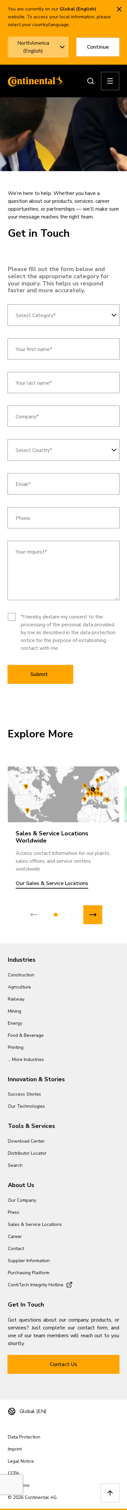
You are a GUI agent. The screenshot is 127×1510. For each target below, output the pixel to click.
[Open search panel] (90, 81)
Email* (23, 484)
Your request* (31, 552)
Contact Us (63, 1364)
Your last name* (34, 383)
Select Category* (36, 316)
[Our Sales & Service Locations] (63, 794)
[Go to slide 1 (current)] (56, 915)
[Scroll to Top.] (110, 1493)
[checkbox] (12, 617)
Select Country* (34, 450)
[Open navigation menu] (110, 81)
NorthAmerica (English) (33, 47)
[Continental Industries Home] (34, 81)
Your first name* (34, 349)
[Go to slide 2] (64, 914)
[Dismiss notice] (119, 9)
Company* (27, 417)
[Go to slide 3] (72, 914)
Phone (23, 518)
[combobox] (63, 315)
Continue (98, 47)
